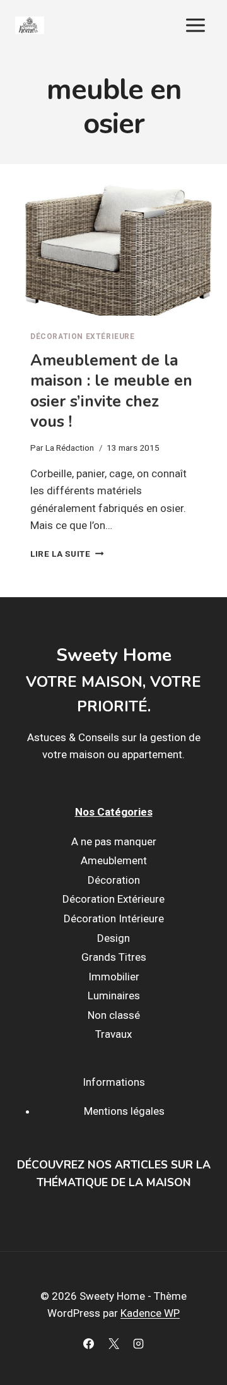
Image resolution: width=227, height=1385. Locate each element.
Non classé (114, 1015)
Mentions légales (124, 1111)
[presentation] (113, 250)
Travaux (113, 1034)
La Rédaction (69, 448)
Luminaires (114, 995)
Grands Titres (113, 957)
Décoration (114, 880)
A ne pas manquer (113, 841)
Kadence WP (150, 1313)
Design (113, 938)
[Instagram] (138, 1343)
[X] (113, 1343)
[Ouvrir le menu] (195, 25)
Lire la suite (66, 554)
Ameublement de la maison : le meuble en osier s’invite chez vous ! (111, 391)
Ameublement (114, 860)
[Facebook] (89, 1343)
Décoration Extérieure (82, 336)
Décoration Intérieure (114, 918)
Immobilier (113, 976)
